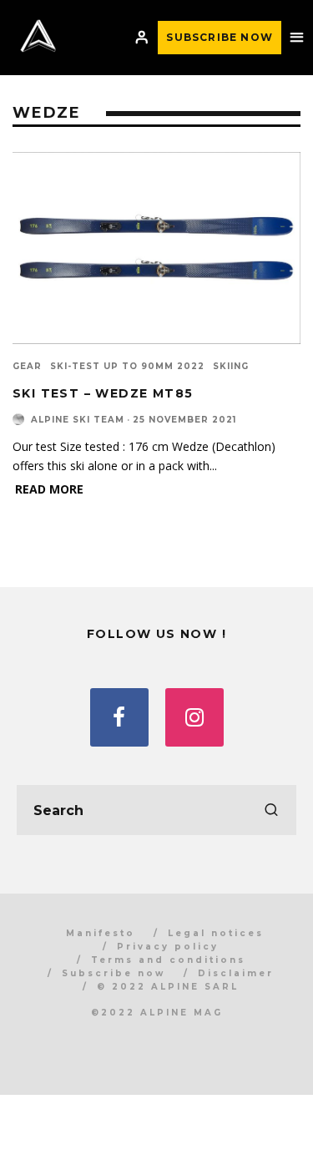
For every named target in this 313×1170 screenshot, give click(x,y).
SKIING (231, 366)
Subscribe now (113, 973)
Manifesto (100, 933)
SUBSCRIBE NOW (219, 37)
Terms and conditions (168, 960)
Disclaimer (236, 973)
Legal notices (216, 933)
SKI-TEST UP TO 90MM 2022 (127, 366)
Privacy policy (168, 946)
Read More (49, 489)
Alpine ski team (77, 419)
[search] (271, 810)
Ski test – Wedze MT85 (103, 393)
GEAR (27, 366)
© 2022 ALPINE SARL (168, 986)
